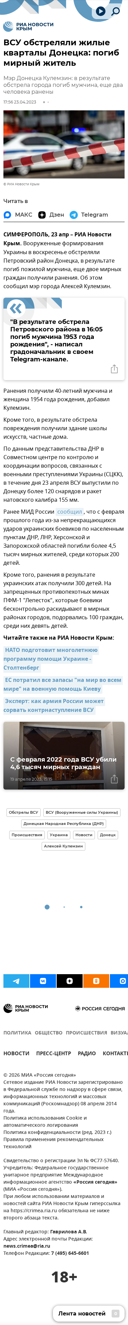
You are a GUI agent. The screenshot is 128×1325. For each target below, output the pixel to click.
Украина (59, 834)
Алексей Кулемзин (63, 846)
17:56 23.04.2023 (19, 102)
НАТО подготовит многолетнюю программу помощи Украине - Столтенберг (51, 659)
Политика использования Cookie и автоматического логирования (45, 1121)
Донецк (108, 834)
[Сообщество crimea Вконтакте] (43, 981)
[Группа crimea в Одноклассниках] (96, 981)
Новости (84, 834)
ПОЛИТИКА (17, 1033)
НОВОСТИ (16, 1054)
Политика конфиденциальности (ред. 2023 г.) (57, 1133)
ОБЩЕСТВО (48, 1033)
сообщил (69, 512)
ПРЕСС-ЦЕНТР (53, 1054)
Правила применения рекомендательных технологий (53, 1143)
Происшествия (27, 834)
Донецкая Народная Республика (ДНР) (64, 823)
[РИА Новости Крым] (28, 26)
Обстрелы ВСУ (23, 812)
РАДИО (87, 1054)
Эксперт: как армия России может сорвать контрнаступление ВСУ (54, 706)
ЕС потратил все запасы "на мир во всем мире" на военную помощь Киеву (63, 685)
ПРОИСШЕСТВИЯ (86, 1033)
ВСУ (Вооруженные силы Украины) (82, 812)
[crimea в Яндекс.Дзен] (70, 981)
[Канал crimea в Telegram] (16, 981)
